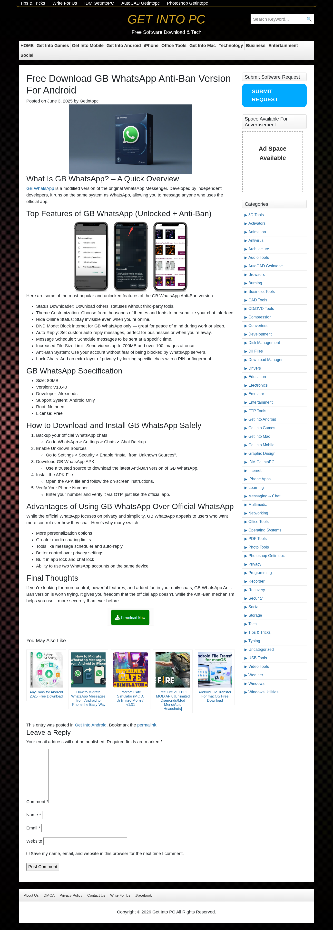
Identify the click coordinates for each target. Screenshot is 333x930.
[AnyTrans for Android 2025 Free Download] (46, 670)
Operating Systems (264, 530)
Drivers (254, 368)
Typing (254, 641)
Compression (260, 317)
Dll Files (255, 351)
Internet (254, 470)
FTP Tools (257, 411)
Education (257, 377)
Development (260, 334)
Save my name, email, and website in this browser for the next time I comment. (107, 853)
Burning (255, 283)
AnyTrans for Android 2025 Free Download (46, 694)
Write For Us (64, 3)
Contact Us (96, 895)
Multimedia (257, 504)
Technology (231, 45)
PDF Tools (257, 539)
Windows (256, 683)
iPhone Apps (259, 479)
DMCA (49, 895)
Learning (256, 487)
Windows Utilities (263, 692)
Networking (258, 513)
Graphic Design (261, 453)
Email (33, 828)
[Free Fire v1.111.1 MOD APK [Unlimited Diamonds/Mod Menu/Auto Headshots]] (173, 670)
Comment (37, 801)
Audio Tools (258, 257)
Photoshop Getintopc (187, 3)
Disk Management (264, 343)
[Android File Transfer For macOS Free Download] (215, 670)
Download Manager (265, 360)
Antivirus (256, 240)
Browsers (256, 274)
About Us (31, 895)
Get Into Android (124, 45)
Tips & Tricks (32, 3)
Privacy (254, 564)
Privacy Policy (70, 895)
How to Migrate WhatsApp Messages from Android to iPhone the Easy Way (88, 698)
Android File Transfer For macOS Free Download (214, 696)
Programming (260, 573)
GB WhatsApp (40, 188)
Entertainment (283, 45)
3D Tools (256, 215)
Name (33, 814)
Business (255, 45)
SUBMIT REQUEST (265, 95)
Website (34, 841)
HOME (27, 45)
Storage (255, 615)
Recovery (256, 590)
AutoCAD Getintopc (140, 3)
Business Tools (261, 291)
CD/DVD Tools (261, 309)
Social (26, 55)
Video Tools (258, 666)
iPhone (151, 45)
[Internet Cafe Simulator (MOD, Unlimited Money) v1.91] (130, 670)
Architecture (258, 249)
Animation (257, 232)
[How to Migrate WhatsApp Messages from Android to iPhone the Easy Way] (88, 670)
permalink (146, 725)
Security (255, 598)
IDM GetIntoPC (99, 3)
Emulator (256, 394)
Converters (257, 326)
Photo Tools (258, 547)
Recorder (256, 581)
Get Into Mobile (88, 45)
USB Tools (257, 658)
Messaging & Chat (264, 496)
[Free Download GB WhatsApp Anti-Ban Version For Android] (131, 617)
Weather (255, 675)
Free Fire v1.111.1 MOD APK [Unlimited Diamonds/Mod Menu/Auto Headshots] (173, 700)
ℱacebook (143, 895)
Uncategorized (261, 649)
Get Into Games (53, 45)
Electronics (258, 385)
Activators (256, 223)
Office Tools (173, 45)
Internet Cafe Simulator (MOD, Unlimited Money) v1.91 (131, 698)
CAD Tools (257, 300)
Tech (252, 624)
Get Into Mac (202, 45)
